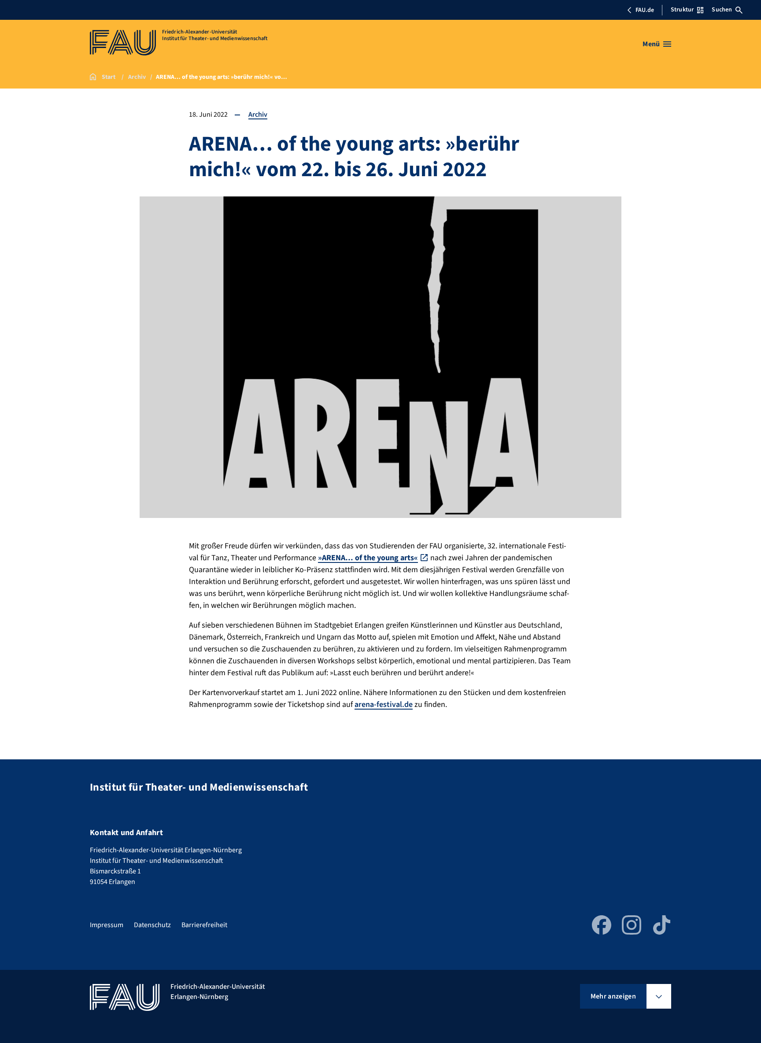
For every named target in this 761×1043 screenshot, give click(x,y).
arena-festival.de (384, 704)
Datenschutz (152, 925)
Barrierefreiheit (204, 925)
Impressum (106, 925)
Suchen (722, 9)
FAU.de (644, 10)
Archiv (257, 114)
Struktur (682, 9)
